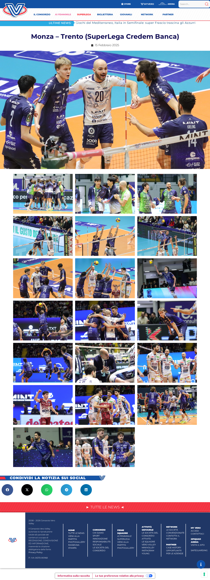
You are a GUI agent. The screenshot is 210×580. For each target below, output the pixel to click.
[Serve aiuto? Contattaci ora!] (201, 564)
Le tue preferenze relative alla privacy (119, 575)
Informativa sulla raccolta (74, 575)
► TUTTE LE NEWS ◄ (105, 507)
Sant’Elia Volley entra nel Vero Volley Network (111, 23)
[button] (7, 490)
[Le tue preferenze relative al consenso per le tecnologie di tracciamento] (204, 574)
